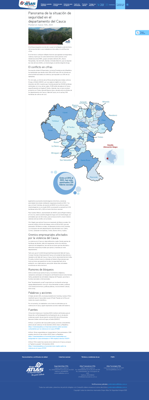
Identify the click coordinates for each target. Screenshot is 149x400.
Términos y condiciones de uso (90, 357)
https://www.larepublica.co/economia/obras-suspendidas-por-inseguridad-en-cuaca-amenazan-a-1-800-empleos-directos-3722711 (48, 337)
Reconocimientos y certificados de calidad (35, 357)
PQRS (113, 357)
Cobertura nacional (64, 357)
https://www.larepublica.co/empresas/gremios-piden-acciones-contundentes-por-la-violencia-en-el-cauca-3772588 (48, 328)
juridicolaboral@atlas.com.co (117, 384)
